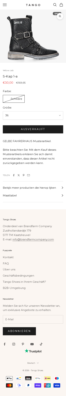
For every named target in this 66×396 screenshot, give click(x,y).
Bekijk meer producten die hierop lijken (29, 187)
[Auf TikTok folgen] (41, 344)
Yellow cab (8, 70)
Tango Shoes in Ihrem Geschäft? (24, 281)
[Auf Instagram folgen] (13, 344)
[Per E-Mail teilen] (28, 175)
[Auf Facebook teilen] (13, 175)
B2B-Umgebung (14, 288)
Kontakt (8, 257)
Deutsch (31, 363)
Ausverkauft (33, 129)
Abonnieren (19, 331)
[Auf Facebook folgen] (4, 344)
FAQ (6, 263)
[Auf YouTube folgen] (32, 344)
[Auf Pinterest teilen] (23, 175)
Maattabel (10, 195)
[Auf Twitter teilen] (18, 175)
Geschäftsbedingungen (18, 275)
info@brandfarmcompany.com (33, 239)
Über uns (9, 269)
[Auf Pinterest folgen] (23, 344)
